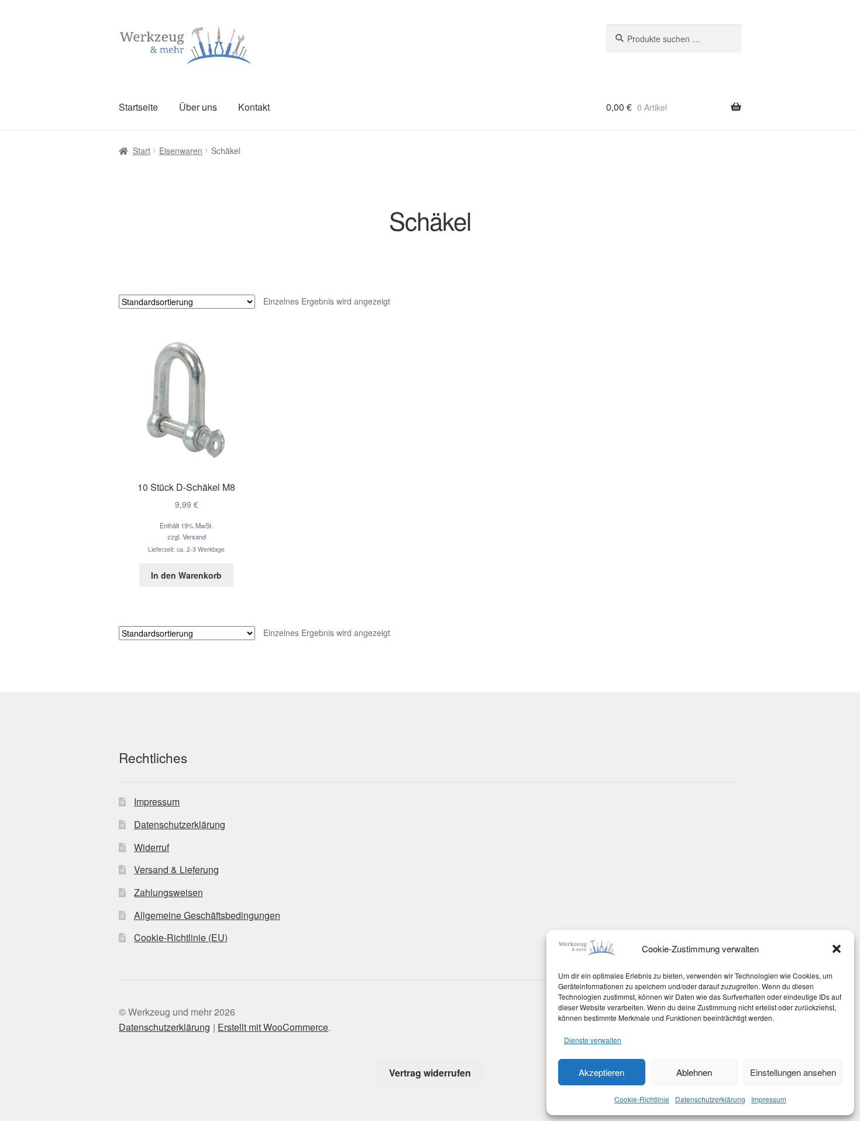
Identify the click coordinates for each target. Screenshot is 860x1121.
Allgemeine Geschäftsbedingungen (207, 915)
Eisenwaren (180, 150)
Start (141, 150)
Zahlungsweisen (168, 892)
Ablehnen (694, 1072)
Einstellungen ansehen (793, 1072)
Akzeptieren (601, 1072)
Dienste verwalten (592, 1040)
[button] (836, 949)
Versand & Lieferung (176, 869)
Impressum (768, 1099)
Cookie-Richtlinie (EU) (181, 937)
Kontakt (254, 107)
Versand (194, 536)
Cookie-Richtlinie (641, 1099)
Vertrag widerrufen (430, 1072)
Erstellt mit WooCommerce (273, 1027)
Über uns (198, 107)
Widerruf (151, 847)
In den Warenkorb (186, 575)
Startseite (138, 107)
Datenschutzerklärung (710, 1099)
